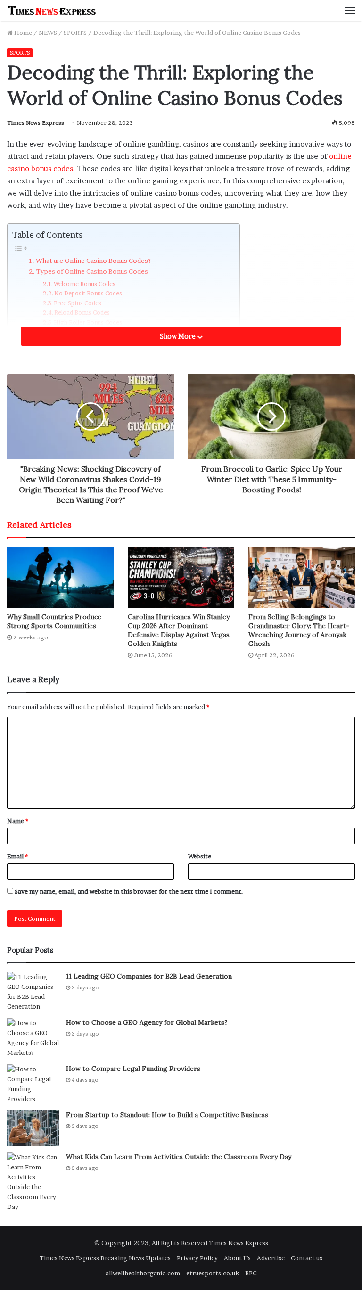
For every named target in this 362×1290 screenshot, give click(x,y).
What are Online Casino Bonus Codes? (93, 260)
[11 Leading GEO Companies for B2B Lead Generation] (33, 992)
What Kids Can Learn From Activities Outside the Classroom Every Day (178, 1156)
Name (17, 821)
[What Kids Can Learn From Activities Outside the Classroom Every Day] (33, 1182)
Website (199, 856)
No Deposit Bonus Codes (88, 293)
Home (22, 32)
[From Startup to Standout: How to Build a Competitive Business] (33, 1128)
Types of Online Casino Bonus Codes (92, 271)
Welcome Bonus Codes (84, 283)
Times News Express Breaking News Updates (105, 1258)
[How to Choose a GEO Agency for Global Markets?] (33, 1038)
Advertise (271, 1258)
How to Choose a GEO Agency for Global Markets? (147, 1022)
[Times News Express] (52, 10)
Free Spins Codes (77, 303)
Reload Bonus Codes (82, 312)
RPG (251, 1273)
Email (17, 856)
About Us (237, 1258)
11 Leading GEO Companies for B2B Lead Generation (149, 976)
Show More (178, 336)
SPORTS (75, 32)
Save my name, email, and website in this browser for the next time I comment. (129, 891)
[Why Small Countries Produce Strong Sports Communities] (60, 577)
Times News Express (35, 122)
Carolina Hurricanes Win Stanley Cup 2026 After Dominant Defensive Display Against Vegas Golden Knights (179, 630)
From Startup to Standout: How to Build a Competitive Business (167, 1114)
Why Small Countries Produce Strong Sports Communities (54, 621)
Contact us (306, 1258)
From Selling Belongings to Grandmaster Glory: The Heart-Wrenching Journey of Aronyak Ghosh (298, 630)
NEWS (48, 32)
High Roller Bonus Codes (88, 322)
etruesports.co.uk (212, 1273)
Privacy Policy (197, 1258)
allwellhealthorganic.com (143, 1273)
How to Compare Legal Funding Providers (133, 1068)
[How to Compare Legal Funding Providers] (33, 1084)
